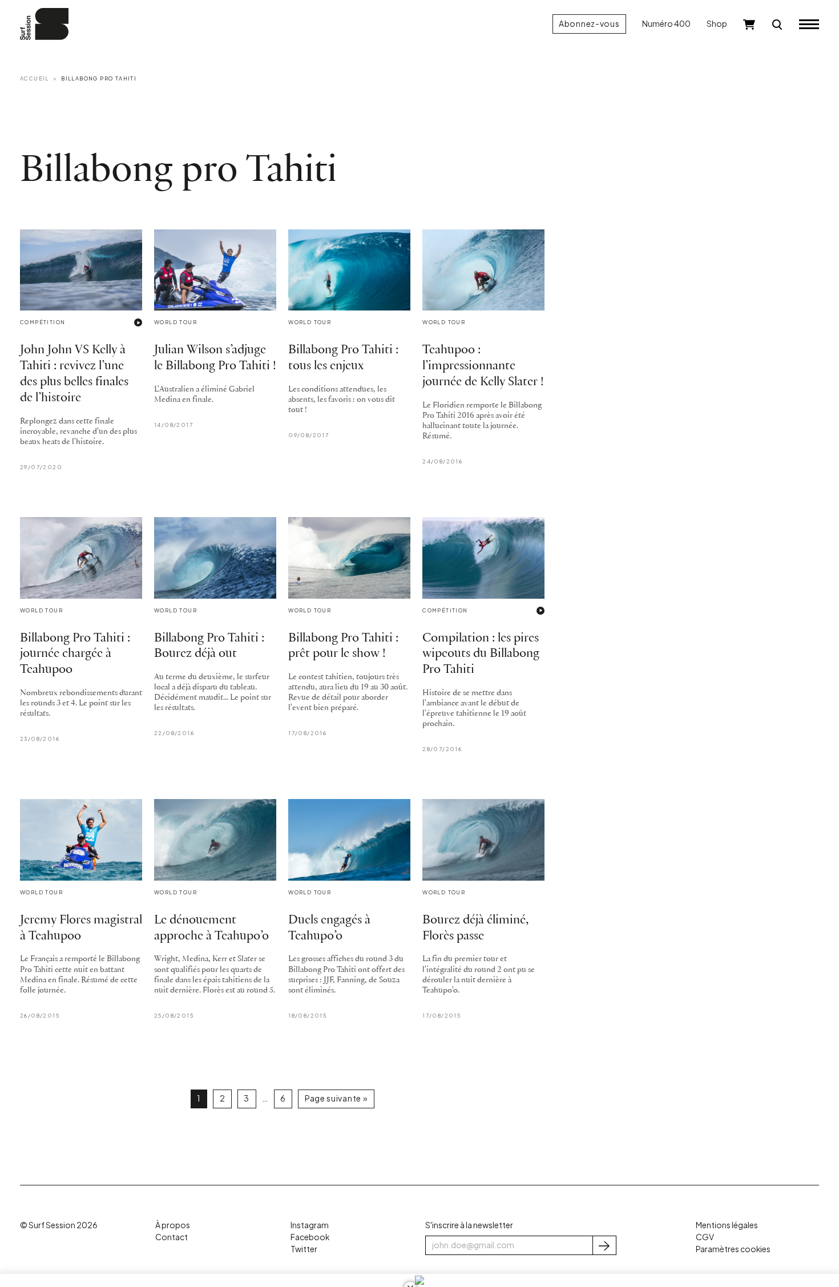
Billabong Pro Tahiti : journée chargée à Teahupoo (75, 654)
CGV (705, 1237)
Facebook (310, 1237)
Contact (171, 1237)
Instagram (310, 1225)
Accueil (34, 78)
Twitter (304, 1249)
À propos (172, 1225)
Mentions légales (727, 1225)
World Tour (175, 321)
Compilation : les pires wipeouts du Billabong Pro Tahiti (480, 654)
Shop (717, 24)
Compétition (42, 321)
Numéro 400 (666, 24)
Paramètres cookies (733, 1249)
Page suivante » (336, 1098)
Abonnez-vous (589, 24)
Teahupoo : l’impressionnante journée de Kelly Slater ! (483, 366)
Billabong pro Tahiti (98, 78)
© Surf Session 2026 (59, 1225)
